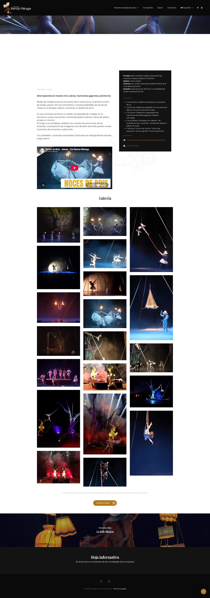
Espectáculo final (44, 89)
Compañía (148, 8)
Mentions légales (119, 589)
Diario (160, 8)
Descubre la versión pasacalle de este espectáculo (146, 140)
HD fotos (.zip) (132, 146)
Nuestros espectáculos (125, 8)
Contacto (171, 8)
